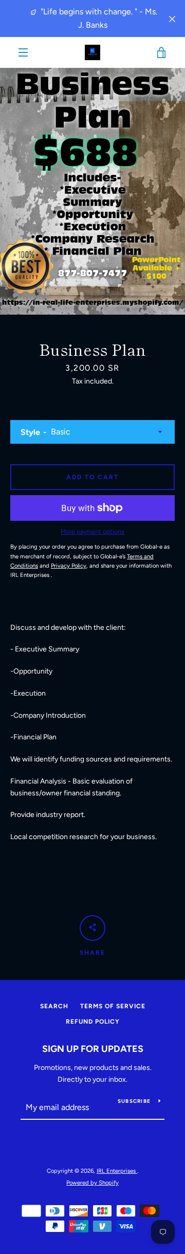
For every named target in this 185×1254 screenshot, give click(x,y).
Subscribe (134, 1101)
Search (54, 1006)
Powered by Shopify (92, 1182)
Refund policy (93, 1021)
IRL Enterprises (117, 1170)
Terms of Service (112, 1006)
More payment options (92, 531)
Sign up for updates (92, 1049)
